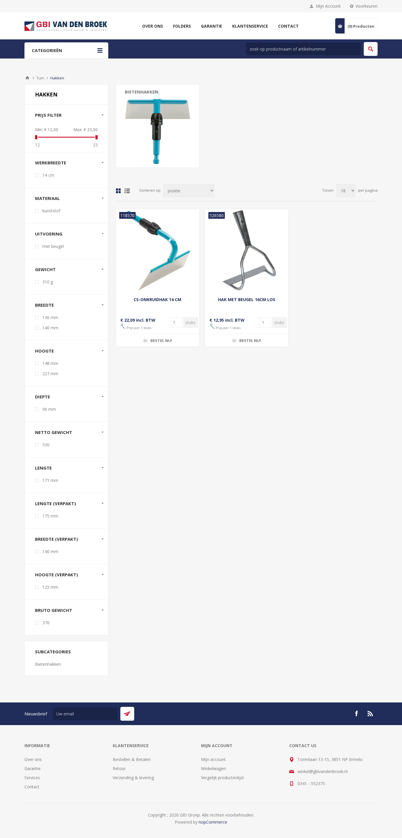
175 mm (50, 516)
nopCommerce (213, 822)
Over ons (33, 759)
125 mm (50, 587)
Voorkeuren (367, 6)
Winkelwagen (213, 768)
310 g (47, 282)
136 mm (50, 317)
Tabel (118, 190)
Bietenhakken (141, 92)
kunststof (51, 210)
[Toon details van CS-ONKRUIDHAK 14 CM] (157, 250)
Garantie (32, 768)
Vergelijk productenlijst (222, 777)
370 (45, 622)
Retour (119, 768)
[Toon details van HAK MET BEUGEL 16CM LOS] (246, 250)
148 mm (50, 363)
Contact (31, 786)
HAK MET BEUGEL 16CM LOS (246, 299)
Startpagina (27, 78)
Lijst (127, 190)
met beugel (53, 246)
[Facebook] (356, 713)
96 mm (49, 409)
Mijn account (213, 759)
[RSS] (370, 713)
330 (45, 445)
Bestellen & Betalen (132, 759)
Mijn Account (328, 6)
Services (32, 777)
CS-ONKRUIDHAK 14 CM (157, 299)
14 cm (48, 175)
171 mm (50, 480)
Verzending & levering (133, 777)
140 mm (50, 327)
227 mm (50, 373)
